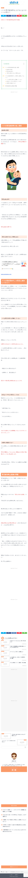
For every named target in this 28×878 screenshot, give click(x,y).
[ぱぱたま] (14, 4)
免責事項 (16, 874)
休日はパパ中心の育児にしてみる (14, 81)
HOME (11, 874)
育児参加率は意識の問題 (11, 86)
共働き (3, 7)
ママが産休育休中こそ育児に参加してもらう (14, 76)
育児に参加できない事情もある (14, 73)
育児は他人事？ (10, 71)
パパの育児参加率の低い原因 (12, 67)
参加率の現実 (9, 69)
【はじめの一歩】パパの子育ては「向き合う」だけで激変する (14, 815)
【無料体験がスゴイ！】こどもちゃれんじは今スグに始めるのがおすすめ (14, 830)
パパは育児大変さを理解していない (14, 79)
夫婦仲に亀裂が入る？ (11, 83)
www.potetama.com (6, 274)
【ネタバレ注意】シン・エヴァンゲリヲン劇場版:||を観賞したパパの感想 (14, 810)
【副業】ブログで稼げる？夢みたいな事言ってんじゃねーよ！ (14, 820)
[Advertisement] (14, 107)
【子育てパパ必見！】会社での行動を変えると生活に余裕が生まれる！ (14, 825)
